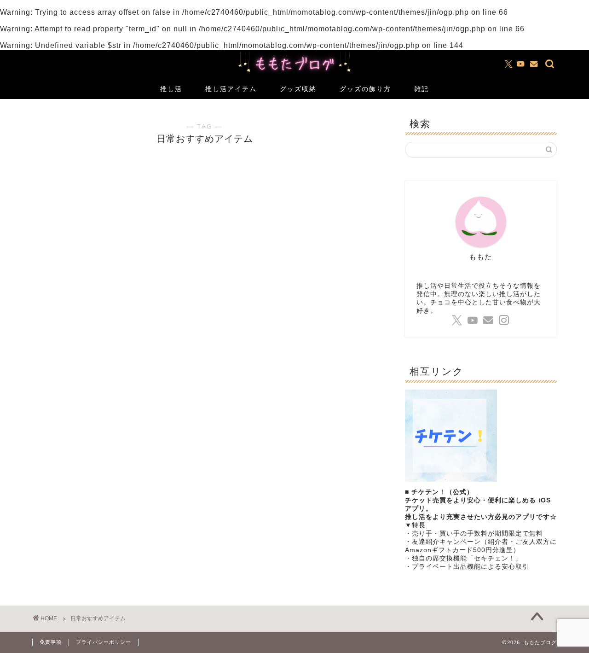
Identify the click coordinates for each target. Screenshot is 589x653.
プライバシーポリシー (103, 642)
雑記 (421, 89)
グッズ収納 (298, 89)
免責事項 (51, 642)
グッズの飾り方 (365, 89)
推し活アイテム (231, 89)
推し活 (171, 89)
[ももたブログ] (294, 73)
